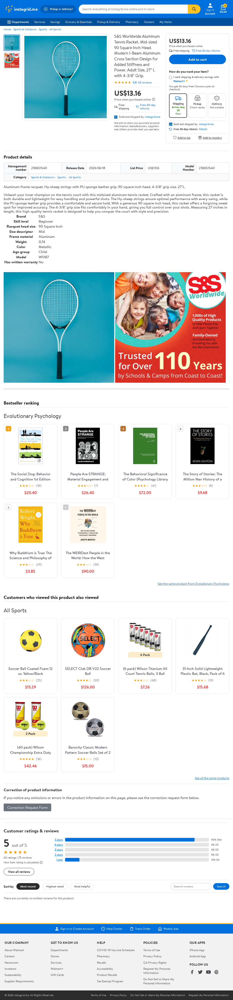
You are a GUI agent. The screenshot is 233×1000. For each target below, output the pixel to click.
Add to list (183, 137)
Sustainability (13, 975)
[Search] (194, 9)
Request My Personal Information (156, 971)
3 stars (59, 849)
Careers (149, 22)
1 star (59, 859)
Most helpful (82, 886)
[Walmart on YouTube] (208, 972)
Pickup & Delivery (108, 22)
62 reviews (145, 82)
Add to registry (212, 137)
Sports (43, 29)
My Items (166, 22)
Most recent (28, 886)
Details (203, 129)
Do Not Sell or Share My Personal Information (158, 981)
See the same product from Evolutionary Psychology (193, 583)
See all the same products (212, 778)
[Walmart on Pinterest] (216, 972)
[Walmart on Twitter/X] (200, 972)
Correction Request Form (27, 807)
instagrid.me (152, 117)
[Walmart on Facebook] (192, 972)
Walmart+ (57, 969)
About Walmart (14, 950)
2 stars (59, 854)
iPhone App (197, 950)
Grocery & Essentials (78, 22)
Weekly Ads (170, 929)
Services (39, 22)
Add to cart (197, 59)
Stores (55, 956)
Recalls (101, 962)
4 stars (58, 844)
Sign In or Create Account (77, 929)
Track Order (143, 929)
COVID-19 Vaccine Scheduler (116, 950)
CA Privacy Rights (154, 962)
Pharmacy (132, 22)
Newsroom (11, 962)
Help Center (114, 929)
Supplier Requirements (19, 981)
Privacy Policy (152, 956)
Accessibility (105, 969)
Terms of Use (151, 950)
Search (221, 886)
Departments (20, 22)
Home (7, 29)
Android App (198, 956)
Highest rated (55, 886)
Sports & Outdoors (24, 29)
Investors (10, 969)
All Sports (55, 29)
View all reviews (19, 871)
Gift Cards (57, 975)
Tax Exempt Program (110, 981)
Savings (55, 22)
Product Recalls (107, 975)
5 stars (59, 839)
